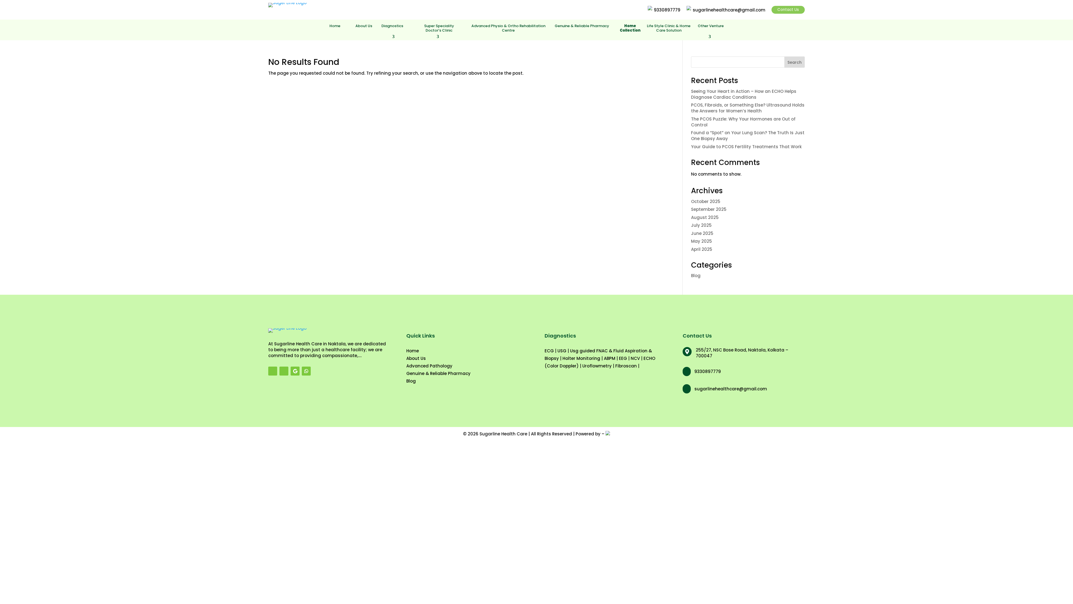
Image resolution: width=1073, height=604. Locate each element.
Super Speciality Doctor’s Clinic (439, 28)
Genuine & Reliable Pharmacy (582, 26)
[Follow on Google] (295, 371)
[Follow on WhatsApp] (306, 371)
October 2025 (705, 201)
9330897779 (667, 10)
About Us (363, 26)
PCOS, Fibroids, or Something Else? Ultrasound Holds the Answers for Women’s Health (747, 108)
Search (794, 62)
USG (561, 351)
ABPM (609, 358)
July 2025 (701, 225)
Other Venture (711, 26)
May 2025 (701, 241)
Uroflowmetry (597, 366)
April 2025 (701, 249)
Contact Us (788, 9)
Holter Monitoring (581, 358)
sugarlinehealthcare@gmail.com (729, 10)
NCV (635, 358)
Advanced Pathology (429, 366)
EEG (623, 358)
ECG (549, 351)
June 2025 (702, 233)
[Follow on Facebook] (272, 371)
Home (334, 26)
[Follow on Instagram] (283, 371)
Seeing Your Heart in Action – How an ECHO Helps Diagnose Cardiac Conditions (743, 94)
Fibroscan (626, 366)
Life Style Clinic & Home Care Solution (668, 28)
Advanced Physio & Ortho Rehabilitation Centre (508, 28)
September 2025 (709, 209)
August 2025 (705, 217)
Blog (696, 276)
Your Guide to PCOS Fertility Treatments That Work (746, 147)
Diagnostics (392, 26)
